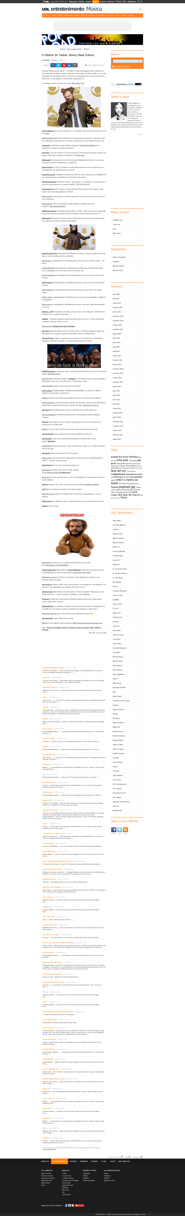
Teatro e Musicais (87, 15)
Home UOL (45, 1161)
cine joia (122, 460)
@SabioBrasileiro (48, 268)
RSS (73, 1205)
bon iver (50, 627)
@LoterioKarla (48, 338)
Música (94, 9)
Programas (107, 1176)
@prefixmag (46, 470)
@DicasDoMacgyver (50, 138)
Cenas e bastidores (89, 1180)
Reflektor (113, 492)
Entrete (95, 1)
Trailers (85, 1176)
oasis (113, 480)
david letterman (137, 463)
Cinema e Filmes (89, 1170)
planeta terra (134, 483)
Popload (115, 487)
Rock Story (65, 1190)
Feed (125, 833)
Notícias (81, 1)
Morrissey (118, 477)
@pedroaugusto (48, 174)
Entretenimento (67, 9)
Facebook (114, 833)
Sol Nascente (66, 1195)
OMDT (92, 627)
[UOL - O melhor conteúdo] (45, 2)
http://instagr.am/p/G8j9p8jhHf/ (57, 565)
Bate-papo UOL (125, 1161)
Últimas (46, 15)
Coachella (133, 460)
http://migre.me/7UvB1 (82, 572)
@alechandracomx (49, 253)
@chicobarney (48, 189)
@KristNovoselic (48, 494)
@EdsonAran (47, 592)
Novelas (110, 15)
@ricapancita (47, 204)
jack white (115, 468)
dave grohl (120, 464)
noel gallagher (136, 477)
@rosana (45, 331)
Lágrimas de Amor (67, 1185)
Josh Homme (138, 468)
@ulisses (45, 599)
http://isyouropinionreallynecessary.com (88, 623)
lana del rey (118, 470)
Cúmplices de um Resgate (70, 1180)
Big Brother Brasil (46, 1180)
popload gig (127, 487)
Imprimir (91, 633)
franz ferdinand (131, 466)
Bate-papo (73, 1)
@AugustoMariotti (49, 415)
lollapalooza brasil (134, 474)
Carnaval (80, 155)
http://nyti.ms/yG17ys (90, 405)
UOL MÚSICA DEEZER (112, 1170)
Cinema (54, 15)
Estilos (106, 1173)
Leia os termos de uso (49, 1149)
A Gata (64, 1173)
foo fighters (57, 627)
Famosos (111, 1)
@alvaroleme (47, 196)
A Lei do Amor (66, 1176)
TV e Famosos (100, 15)
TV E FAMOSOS (47, 1170)
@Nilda (45, 319)
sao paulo (119, 492)
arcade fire (116, 456)
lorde (112, 477)
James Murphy (123, 468)
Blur (115, 461)
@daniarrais (46, 563)
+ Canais (130, 15)
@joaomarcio (47, 304)
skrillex (125, 492)
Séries (43, 1185)
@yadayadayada (48, 275)
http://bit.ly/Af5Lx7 (54, 374)
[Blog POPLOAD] (92, 39)
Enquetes (86, 1178)
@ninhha (45, 153)
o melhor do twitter (82, 627)
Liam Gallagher (131, 471)
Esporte (89, 1)
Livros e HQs (68, 15)
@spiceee (46, 145)
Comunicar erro (100, 633)
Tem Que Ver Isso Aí (129, 494)
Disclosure (114, 466)
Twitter (120, 833)
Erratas (127, 1157)
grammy (65, 627)
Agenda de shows (109, 1180)
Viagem (123, 15)
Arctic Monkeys (130, 456)
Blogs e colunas (46, 1173)
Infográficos (86, 1173)
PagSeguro (132, 1)
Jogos (60, 15)
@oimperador (47, 326)
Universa (103, 1)
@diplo (44, 429)
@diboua (45, 398)
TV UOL (119, 1)
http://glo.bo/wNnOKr (87, 145)
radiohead (136, 490)
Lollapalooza (118, 474)
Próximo (87, 49)
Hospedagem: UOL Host (139, 1214)
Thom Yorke (116, 498)
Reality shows (45, 1183)
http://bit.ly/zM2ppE (92, 484)
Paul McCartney (124, 483)
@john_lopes (47, 297)
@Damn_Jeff (47, 312)
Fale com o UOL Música (114, 1157)
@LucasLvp (47, 584)
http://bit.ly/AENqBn (54, 472)
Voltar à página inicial (74, 49)
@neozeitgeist (48, 131)
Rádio (118, 15)
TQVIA (123, 497)
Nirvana (72, 627)
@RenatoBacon (48, 290)
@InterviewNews (48, 403)
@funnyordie (47, 458)
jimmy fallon (131, 468)
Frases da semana (47, 1176)
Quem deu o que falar (48, 1178)
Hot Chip (139, 466)
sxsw (130, 492)
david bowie (128, 464)
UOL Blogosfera (121, 512)
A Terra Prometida (67, 1178)
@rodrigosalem (48, 386)
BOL (124, 1)
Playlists (106, 1178)
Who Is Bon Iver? (78, 83)
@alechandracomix (49, 613)
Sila (63, 1192)
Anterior (62, 49)
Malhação (65, 1187)
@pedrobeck (47, 446)
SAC (66, 1)
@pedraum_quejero (49, 577)
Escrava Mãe (66, 1183)
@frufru (45, 623)
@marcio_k (46, 477)
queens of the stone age (124, 490)
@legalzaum (47, 261)
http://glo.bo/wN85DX (58, 206)
